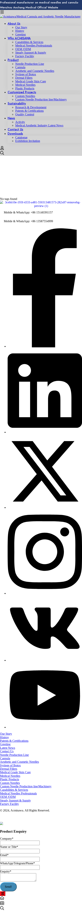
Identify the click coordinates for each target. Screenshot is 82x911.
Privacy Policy (31, 817)
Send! (8, 886)
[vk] (45, 660)
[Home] (41, 898)
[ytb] (45, 727)
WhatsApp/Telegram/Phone (17, 863)
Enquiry (5, 871)
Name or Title (9, 846)
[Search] (41, 153)
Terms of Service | (11, 817)
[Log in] (2, 149)
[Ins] (45, 593)
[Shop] (41, 903)
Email (4, 855)
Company (6, 838)
